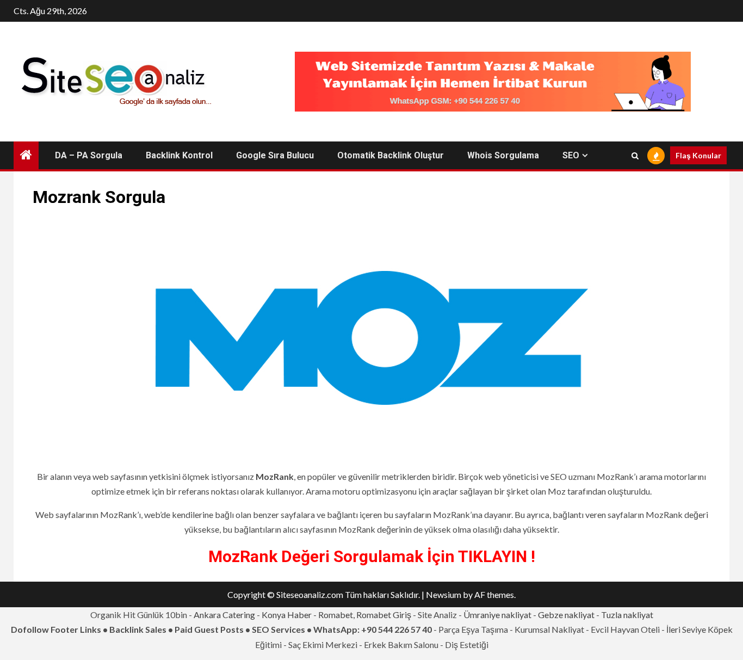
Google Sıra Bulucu (275, 155)
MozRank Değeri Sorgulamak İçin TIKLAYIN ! (371, 556)
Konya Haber (287, 614)
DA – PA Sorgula (88, 155)
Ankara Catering (224, 614)
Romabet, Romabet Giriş (364, 614)
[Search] (635, 155)
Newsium (443, 594)
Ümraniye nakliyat (497, 614)
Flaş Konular (698, 155)
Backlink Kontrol (179, 155)
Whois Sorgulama (503, 155)
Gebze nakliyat (566, 614)
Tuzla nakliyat (627, 614)
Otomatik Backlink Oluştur (390, 155)
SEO (570, 155)
